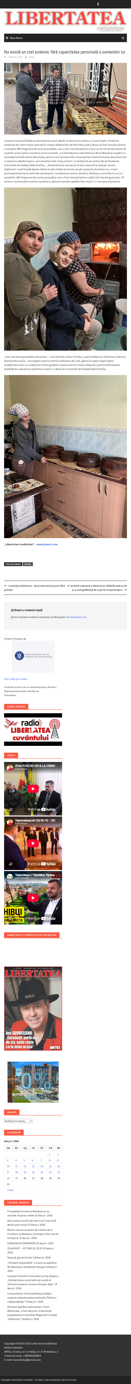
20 (33, 1172)
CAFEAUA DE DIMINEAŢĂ (21, 1243)
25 (16, 1178)
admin (31, 56)
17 (8, 1172)
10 (8, 1166)
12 (25, 1166)
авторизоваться (76, 617)
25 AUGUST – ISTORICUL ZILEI (24, 1248)
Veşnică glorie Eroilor (20, 1257)
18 (16, 1172)
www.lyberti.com (47, 544)
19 (25, 1172)
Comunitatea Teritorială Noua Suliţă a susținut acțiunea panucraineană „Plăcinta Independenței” (31, 1297)
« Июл (10, 1190)
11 (16, 1166)
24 (8, 1178)
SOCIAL (27, 564)
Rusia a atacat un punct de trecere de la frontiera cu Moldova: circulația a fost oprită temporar (32, 1234)
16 (58, 1166)
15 (50, 1166)
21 (41, 1172)
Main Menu (16, 38)
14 (41, 1166)
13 (33, 1166)
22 (50, 1172)
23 (58, 1172)
